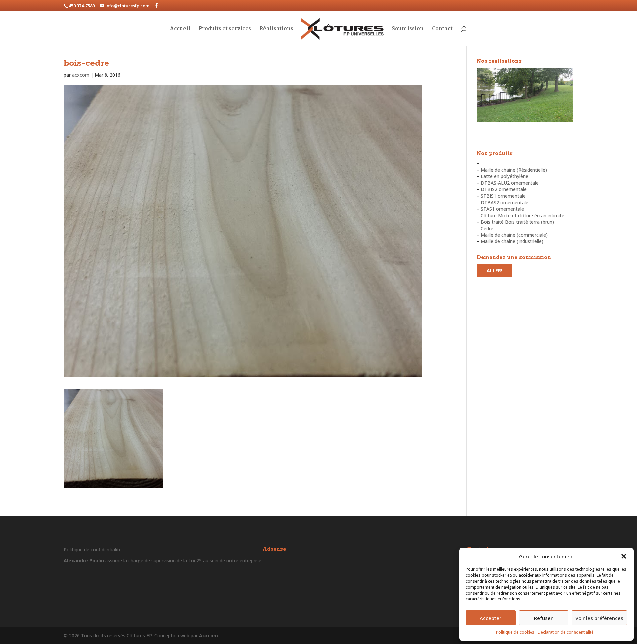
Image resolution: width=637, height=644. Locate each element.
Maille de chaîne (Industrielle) (512, 241)
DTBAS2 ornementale (504, 202)
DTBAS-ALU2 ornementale (510, 183)
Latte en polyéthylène (504, 176)
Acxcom (208, 635)
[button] (623, 556)
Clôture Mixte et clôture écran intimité (522, 215)
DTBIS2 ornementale (504, 189)
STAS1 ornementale (502, 209)
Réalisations (276, 29)
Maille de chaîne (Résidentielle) (514, 170)
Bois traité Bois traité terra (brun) (517, 222)
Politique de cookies (515, 632)
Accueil (180, 29)
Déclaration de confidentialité (566, 632)
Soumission (408, 29)
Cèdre (487, 228)
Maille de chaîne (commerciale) (514, 235)
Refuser (543, 618)
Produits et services (225, 29)
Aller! (494, 270)
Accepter (490, 618)
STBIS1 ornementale (503, 196)
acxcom (80, 75)
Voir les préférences (599, 618)
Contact (442, 29)
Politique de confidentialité (93, 549)
